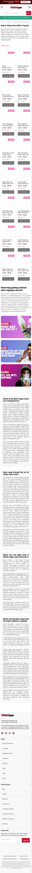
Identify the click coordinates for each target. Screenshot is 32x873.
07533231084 (5, 311)
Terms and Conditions (9, 856)
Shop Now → (25, 2)
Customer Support (8, 809)
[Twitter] (9, 733)
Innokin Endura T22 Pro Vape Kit (13, 638)
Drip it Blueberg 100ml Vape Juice (23, 240)
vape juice (23, 477)
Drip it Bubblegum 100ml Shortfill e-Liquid (23, 212)
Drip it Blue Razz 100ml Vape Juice (8, 182)
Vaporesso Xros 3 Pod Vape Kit (17, 676)
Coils (3, 773)
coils (8, 521)
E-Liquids (5, 748)
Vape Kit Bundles (7, 743)
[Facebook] (2, 733)
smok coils (14, 526)
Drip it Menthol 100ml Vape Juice (23, 124)
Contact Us (5, 804)
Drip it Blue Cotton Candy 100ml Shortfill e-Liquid (8, 154)
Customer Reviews (8, 814)
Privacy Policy (23, 856)
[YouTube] (13, 733)
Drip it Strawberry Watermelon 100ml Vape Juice (23, 67)
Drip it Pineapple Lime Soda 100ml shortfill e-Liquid (7, 125)
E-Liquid (8, 22)
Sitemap (5, 824)
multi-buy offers (23, 729)
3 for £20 (20, 435)
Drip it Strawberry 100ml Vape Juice (23, 95)
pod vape (9, 668)
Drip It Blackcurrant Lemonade (13, 574)
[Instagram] (6, 733)
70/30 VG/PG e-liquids (17, 645)
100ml (6, 660)
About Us (5, 799)
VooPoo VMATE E (8, 690)
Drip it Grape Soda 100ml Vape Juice (23, 183)
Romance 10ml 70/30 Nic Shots (16, 541)
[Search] (28, 13)
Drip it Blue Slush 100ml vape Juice (7, 212)
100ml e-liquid (24, 493)
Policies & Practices (8, 819)
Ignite (25, 673)
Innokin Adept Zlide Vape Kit (12, 649)
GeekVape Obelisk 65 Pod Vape (15, 663)
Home (2, 22)
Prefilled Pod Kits (7, 753)
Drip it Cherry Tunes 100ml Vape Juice (8, 96)
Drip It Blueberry (8, 589)
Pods (3, 768)
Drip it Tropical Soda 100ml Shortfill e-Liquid (7, 241)
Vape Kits (5, 758)
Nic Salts (4, 763)
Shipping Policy (24, 859)
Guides (4, 794)
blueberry (18, 454)
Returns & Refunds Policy (10, 859)
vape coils (17, 509)
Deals (4, 778)
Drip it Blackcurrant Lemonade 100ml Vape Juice (7, 68)
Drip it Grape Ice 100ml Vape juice (7, 270)
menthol (17, 447)
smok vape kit (22, 523)
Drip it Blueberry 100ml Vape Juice (23, 153)
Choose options (8, 76)
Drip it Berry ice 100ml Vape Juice (23, 270)
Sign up (25, 840)
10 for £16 (24, 727)
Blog (3, 789)
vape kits (15, 418)
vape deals (9, 435)
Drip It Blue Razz (8, 602)
